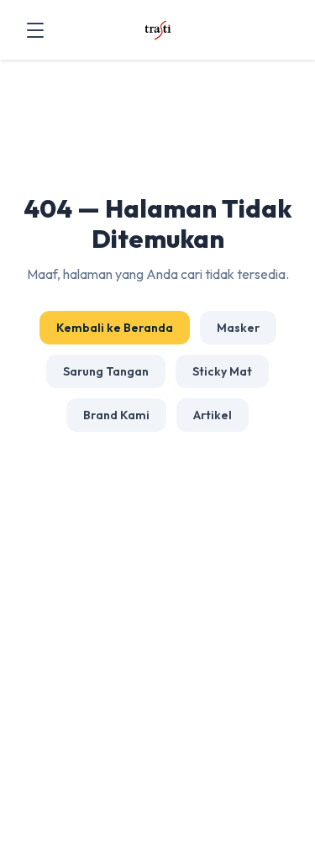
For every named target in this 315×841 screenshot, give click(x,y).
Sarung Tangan (106, 371)
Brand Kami (116, 415)
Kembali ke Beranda (114, 327)
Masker (238, 327)
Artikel (212, 415)
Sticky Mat (222, 371)
